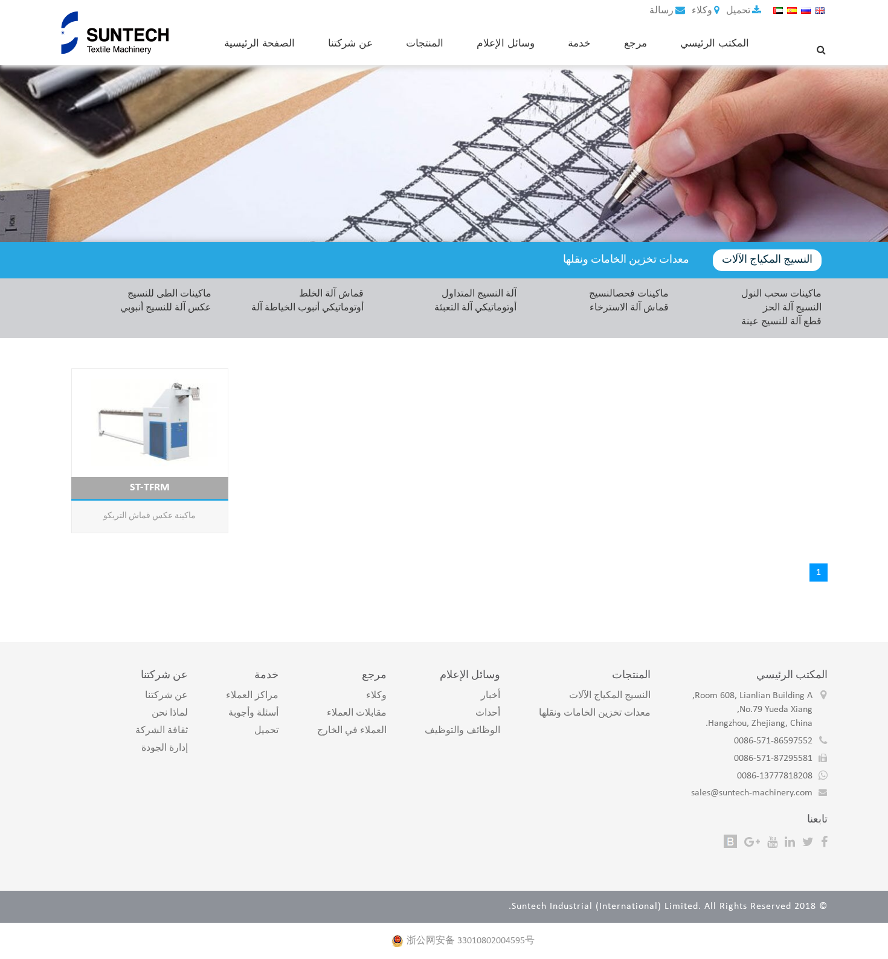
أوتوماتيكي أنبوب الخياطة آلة (307, 308)
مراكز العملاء (252, 696)
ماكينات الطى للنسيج (169, 294)
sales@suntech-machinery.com (751, 793)
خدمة (579, 43)
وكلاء (700, 11)
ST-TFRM (150, 487)
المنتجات (424, 43)
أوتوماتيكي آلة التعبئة (475, 308)
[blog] (730, 842)
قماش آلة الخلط (331, 294)
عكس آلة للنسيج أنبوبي (165, 308)
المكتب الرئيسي (714, 43)
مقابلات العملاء (357, 713)
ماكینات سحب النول (781, 294)
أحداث (487, 713)
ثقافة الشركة (161, 731)
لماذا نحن (170, 713)
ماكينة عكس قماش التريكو (149, 516)
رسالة (661, 11)
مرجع (635, 43)
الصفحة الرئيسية (259, 43)
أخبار (490, 696)
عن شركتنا (350, 43)
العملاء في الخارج (352, 731)
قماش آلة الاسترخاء (629, 308)
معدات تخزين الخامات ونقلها (626, 260)
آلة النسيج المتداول (479, 294)
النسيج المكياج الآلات (767, 260)
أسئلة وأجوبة (253, 713)
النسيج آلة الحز (792, 308)
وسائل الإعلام (506, 43)
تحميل (737, 11)
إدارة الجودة (164, 748)
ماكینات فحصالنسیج (629, 294)
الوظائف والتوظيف (462, 731)
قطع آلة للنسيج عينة (781, 322)
